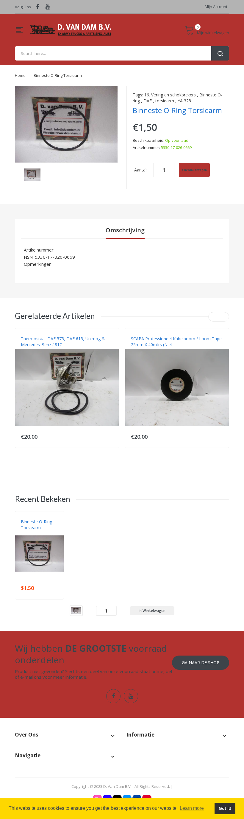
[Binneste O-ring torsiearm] (76, 610)
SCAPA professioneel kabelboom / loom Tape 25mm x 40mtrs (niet (176, 341)
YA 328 (184, 101)
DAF (147, 101)
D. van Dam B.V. (35, 533)
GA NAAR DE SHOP (200, 662)
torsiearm (164, 101)
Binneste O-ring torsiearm (36, 524)
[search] (122, 53)
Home (20, 75)
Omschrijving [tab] (125, 230)
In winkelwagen (195, 170)
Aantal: (140, 170)
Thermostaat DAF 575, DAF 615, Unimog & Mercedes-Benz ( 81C (63, 341)
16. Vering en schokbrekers (170, 95)
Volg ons (23, 6)
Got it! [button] (225, 808)
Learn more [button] (192, 808)
